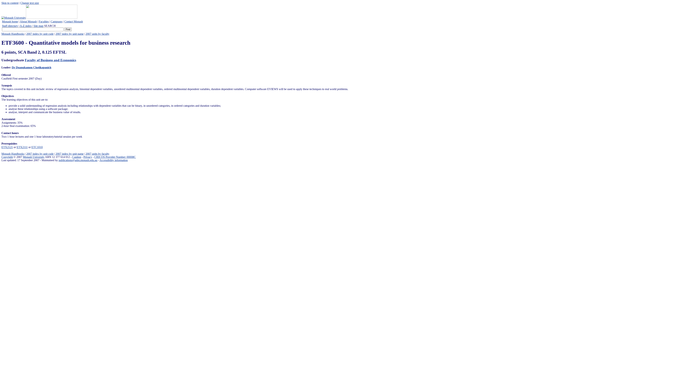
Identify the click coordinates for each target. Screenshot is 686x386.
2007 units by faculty (97, 33)
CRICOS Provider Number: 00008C (115, 157)
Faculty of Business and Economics (50, 60)
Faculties (44, 21)
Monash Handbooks (12, 33)
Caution (76, 157)
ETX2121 (7, 147)
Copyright (7, 157)
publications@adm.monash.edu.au (78, 160)
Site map (38, 25)
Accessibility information (114, 160)
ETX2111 (22, 147)
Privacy (87, 157)
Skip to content (9, 2)
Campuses (56, 21)
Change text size (29, 2)
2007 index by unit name (70, 33)
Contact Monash (73, 21)
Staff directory (10, 25)
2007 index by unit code (40, 33)
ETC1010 (37, 147)
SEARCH (50, 25)
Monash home (10, 21)
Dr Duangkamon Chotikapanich (31, 67)
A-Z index (26, 25)
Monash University (33, 157)
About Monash (28, 21)
